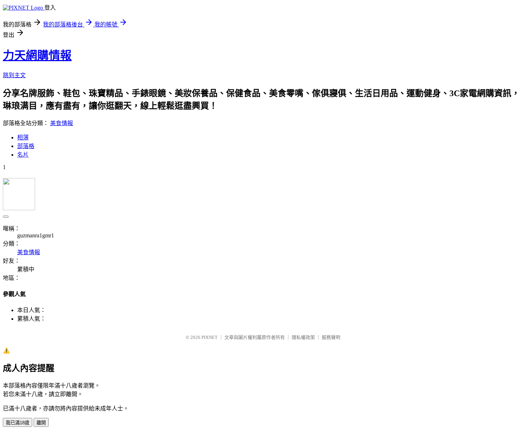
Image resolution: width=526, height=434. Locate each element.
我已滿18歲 (17, 422)
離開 (41, 422)
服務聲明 (331, 337)
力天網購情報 (37, 55)
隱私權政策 (303, 337)
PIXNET (209, 337)
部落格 (25, 146)
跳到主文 (14, 75)
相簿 (23, 137)
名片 (23, 155)
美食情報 (61, 123)
